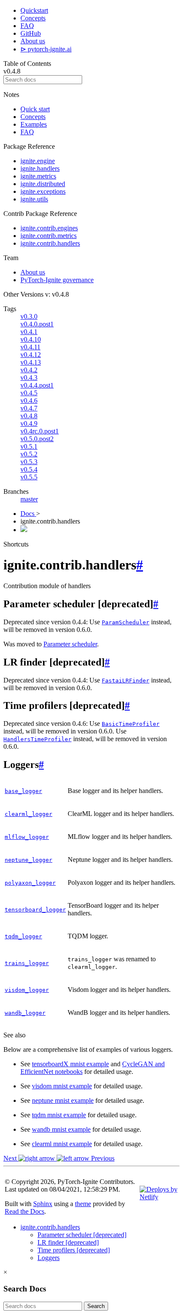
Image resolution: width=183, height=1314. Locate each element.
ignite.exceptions (43, 191)
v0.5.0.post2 (37, 438)
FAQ (27, 25)
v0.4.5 (28, 392)
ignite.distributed (42, 183)
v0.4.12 (30, 354)
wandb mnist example (61, 1129)
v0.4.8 (28, 415)
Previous (101, 1158)
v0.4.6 (28, 400)
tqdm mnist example (59, 1115)
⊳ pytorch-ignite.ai (45, 49)
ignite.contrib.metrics (48, 235)
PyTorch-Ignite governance (57, 279)
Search (96, 1306)
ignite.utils (34, 199)
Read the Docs (24, 1211)
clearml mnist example (62, 1143)
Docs (28, 513)
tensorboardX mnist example (70, 1064)
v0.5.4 (28, 469)
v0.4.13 (30, 362)
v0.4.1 (28, 331)
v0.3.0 (28, 316)
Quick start (35, 109)
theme (83, 1203)
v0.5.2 (28, 454)
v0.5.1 (28, 446)
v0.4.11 (30, 347)
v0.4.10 (30, 339)
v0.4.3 (28, 377)
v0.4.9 (28, 423)
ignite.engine (37, 160)
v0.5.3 (28, 461)
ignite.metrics (38, 176)
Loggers (48, 1257)
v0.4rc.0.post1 (39, 431)
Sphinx (42, 1203)
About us (32, 41)
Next (10, 1158)
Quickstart (34, 10)
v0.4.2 (28, 370)
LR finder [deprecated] (68, 1242)
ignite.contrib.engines (49, 228)
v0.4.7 (28, 408)
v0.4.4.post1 (37, 385)
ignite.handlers (40, 168)
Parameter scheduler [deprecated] (81, 1234)
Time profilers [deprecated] (73, 1250)
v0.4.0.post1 (37, 324)
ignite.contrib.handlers (50, 243)
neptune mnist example (63, 1100)
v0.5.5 (28, 477)
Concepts (33, 18)
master (29, 499)
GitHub (30, 33)
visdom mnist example (62, 1086)
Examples (33, 124)
